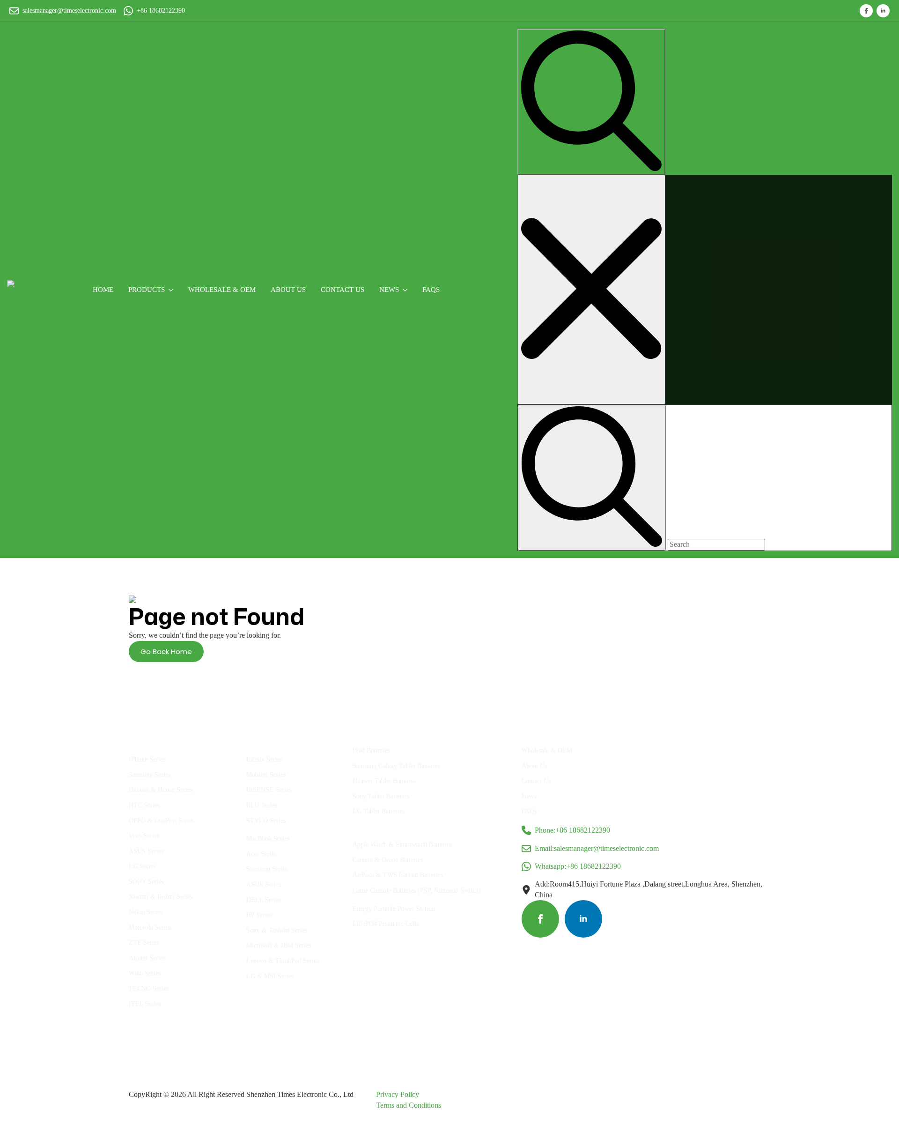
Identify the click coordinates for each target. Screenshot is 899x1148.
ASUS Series (146, 851)
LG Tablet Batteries (379, 811)
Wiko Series (145, 973)
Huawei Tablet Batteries (384, 780)
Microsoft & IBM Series (278, 945)
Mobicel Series (266, 774)
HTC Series (144, 805)
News (389, 289)
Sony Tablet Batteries (381, 796)
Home (103, 289)
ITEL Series (145, 1003)
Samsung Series (149, 774)
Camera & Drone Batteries (388, 860)
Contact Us (342, 289)
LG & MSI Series (270, 976)
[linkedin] (883, 10)
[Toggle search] (591, 102)
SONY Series (146, 881)
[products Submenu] (173, 290)
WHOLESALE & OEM (222, 289)
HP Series (259, 914)
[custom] (540, 919)
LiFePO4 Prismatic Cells (386, 923)
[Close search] (591, 289)
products (146, 289)
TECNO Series (149, 988)
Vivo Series (144, 835)
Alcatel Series (147, 958)
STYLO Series (266, 820)
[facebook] (866, 10)
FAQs (431, 289)
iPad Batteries (371, 750)
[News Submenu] (407, 290)
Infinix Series (264, 759)
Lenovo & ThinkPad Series (282, 960)
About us (288, 289)
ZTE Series (144, 942)
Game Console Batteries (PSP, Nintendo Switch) (417, 890)
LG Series (142, 866)
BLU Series (261, 805)
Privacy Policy (397, 1094)
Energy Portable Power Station (394, 908)
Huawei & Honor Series (160, 789)
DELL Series (263, 899)
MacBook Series (267, 838)
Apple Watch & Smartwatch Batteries (402, 844)
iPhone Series (147, 759)
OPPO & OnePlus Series (161, 820)
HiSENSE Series (268, 789)
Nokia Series (145, 912)
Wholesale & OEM (547, 750)
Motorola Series (150, 927)
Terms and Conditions (408, 1105)
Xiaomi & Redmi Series (160, 896)
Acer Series (261, 853)
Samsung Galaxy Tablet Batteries (396, 765)
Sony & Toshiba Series (276, 930)
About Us (534, 765)
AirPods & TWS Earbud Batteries (398, 875)
